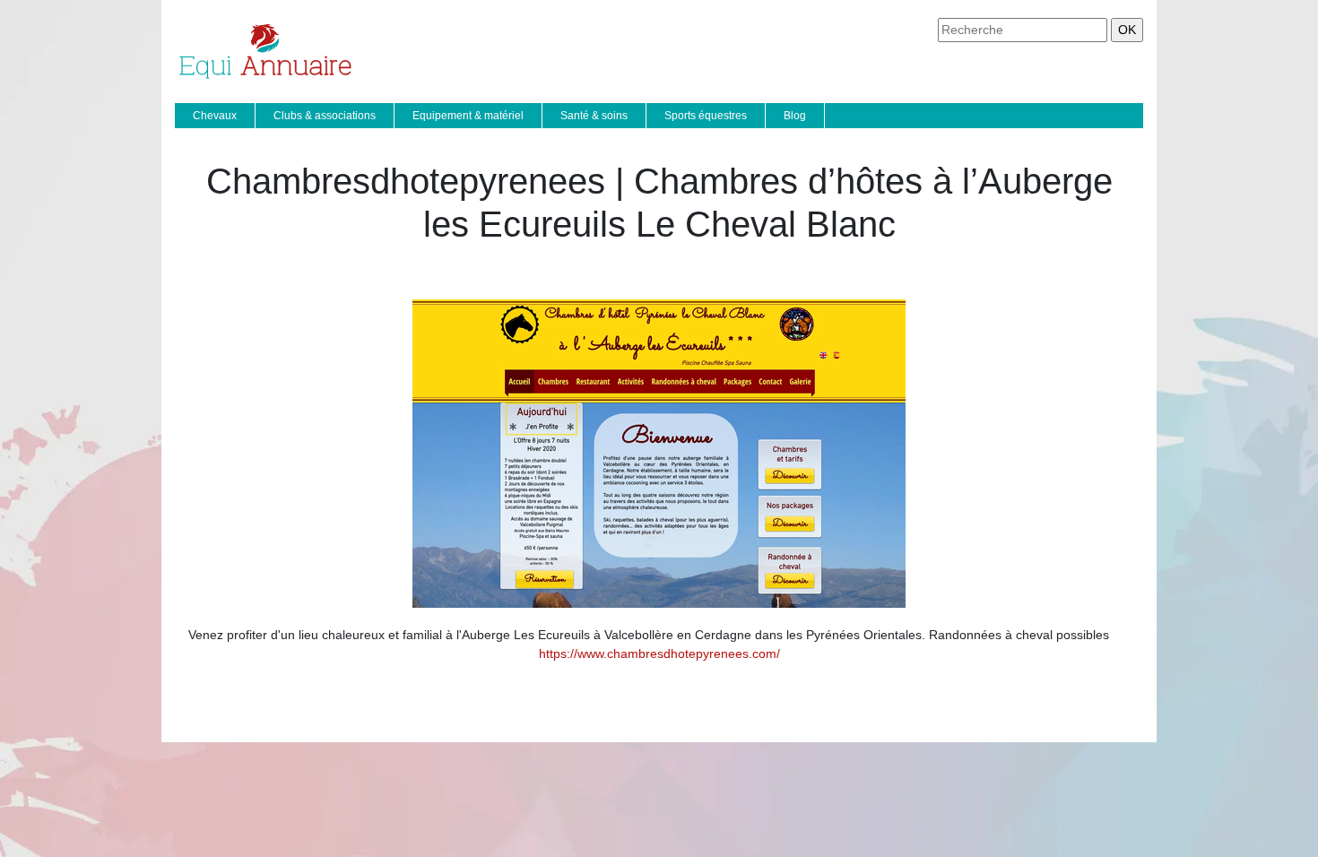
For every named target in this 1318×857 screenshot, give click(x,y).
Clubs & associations (324, 115)
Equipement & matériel (468, 115)
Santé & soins (594, 115)
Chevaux (215, 115)
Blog (795, 115)
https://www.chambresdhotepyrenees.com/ (659, 653)
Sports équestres (705, 115)
